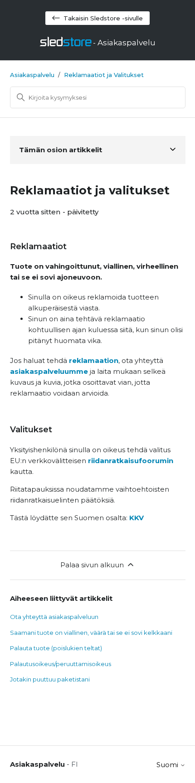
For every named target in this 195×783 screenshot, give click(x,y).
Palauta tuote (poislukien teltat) (56, 648)
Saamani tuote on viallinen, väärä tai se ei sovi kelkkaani (91, 632)
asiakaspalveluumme (49, 371)
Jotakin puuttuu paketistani (50, 679)
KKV (136, 517)
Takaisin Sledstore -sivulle (103, 18)
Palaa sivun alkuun (92, 565)
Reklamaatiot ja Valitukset (104, 74)
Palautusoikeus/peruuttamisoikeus (60, 663)
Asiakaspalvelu (32, 74)
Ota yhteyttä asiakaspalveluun (54, 616)
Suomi (168, 764)
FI (74, 764)
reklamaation (93, 360)
